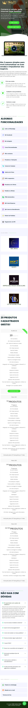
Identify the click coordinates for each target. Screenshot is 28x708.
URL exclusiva (9, 153)
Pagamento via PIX (10, 221)
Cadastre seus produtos (13, 91)
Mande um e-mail (10, 690)
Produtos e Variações (11, 159)
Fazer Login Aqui (14, 27)
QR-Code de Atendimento (12, 209)
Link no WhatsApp (10, 128)
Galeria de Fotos (9, 172)
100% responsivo (9, 178)
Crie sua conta (10, 81)
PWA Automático (9, 197)
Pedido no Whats (10, 190)
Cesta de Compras (10, 166)
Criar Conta (14, 22)
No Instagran (8, 141)
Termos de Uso (7, 695)
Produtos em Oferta (10, 184)
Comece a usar (10, 102)
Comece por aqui (14, 391)
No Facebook (8, 135)
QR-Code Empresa (10, 203)
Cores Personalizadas (11, 147)
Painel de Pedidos (10, 215)
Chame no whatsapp (10, 685)
